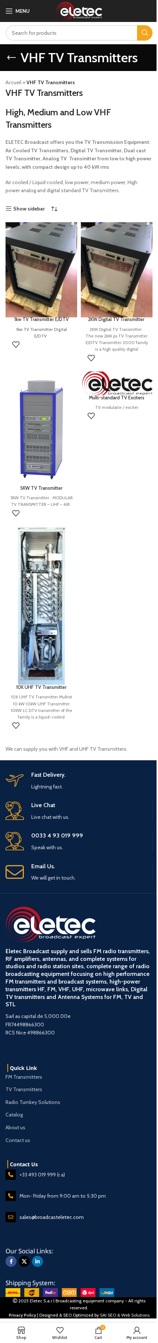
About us (15, 1127)
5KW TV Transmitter (41, 488)
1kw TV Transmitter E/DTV (41, 319)
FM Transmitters (24, 1077)
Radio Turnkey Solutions (33, 1102)
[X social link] (24, 1261)
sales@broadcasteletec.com (51, 1217)
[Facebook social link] (11, 1261)
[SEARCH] (144, 33)
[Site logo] (79, 10)
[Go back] (11, 58)
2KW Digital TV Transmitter (117, 319)
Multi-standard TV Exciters (116, 397)
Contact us (18, 1140)
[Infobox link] (79, 872)
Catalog (14, 1114)
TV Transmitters (24, 1089)
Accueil (13, 82)
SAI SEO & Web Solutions (125, 1315)
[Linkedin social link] (37, 1261)
